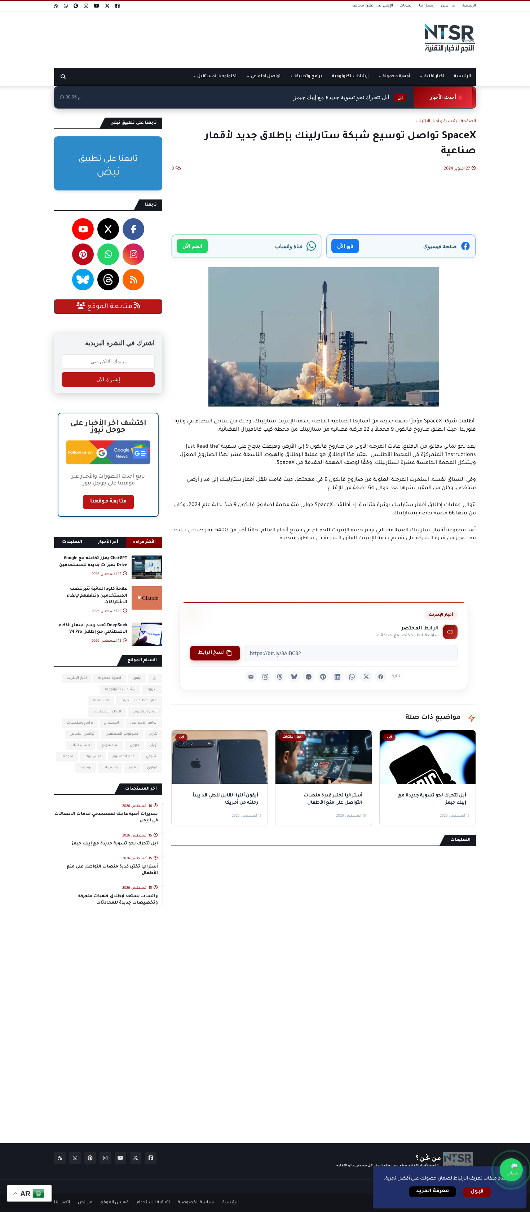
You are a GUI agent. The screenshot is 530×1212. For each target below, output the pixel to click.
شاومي (152, 757)
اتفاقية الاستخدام (153, 1202)
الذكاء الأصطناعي (107, 712)
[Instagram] (265, 676)
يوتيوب (85, 768)
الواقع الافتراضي (144, 723)
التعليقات (72, 542)
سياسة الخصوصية (196, 1202)
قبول (477, 1192)
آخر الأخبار (108, 542)
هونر (132, 768)
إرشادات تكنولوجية (120, 689)
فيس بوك (92, 757)
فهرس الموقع (114, 1202)
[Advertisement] (185, 37)
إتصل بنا (426, 6)
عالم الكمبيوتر (123, 757)
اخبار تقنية (101, 701)
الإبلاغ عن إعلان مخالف (372, 6)
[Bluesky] (294, 676)
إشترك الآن (108, 379)
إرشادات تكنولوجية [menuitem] (350, 76)
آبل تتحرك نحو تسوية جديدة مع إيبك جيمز (348, 97)
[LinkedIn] (337, 676)
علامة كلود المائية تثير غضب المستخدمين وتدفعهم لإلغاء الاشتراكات (97, 596)
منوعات (67, 757)
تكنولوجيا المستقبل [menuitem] (217, 76)
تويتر (154, 745)
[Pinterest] (323, 676)
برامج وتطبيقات (80, 723)
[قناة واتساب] (511, 1169)
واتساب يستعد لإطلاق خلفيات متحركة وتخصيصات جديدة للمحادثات (118, 899)
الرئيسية (469, 6)
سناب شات (80, 745)
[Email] (251, 676)
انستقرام (111, 723)
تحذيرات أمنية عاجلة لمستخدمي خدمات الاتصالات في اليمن (106, 817)
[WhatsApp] (352, 676)
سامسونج (110, 745)
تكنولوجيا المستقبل (122, 734)
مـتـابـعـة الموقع (109, 307)
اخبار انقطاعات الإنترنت (139, 701)
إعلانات (405, 6)
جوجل (134, 745)
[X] (366, 676)
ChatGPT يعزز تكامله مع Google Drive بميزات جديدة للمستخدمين (93, 561)
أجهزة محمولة (109, 678)
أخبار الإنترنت (427, 121)
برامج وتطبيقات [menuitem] (306, 76)
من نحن (448, 6)
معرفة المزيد (432, 1191)
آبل (155, 678)
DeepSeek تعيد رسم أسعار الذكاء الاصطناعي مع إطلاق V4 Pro (93, 628)
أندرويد (152, 689)
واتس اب (110, 768)
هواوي (152, 768)
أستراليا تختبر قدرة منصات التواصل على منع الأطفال (112, 870)
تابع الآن (345, 245)
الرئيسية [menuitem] (462, 76)
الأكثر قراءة (144, 542)
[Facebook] (381, 676)
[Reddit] (308, 676)
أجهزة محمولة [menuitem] (396, 76)
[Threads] (280, 676)
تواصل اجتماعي (82, 734)
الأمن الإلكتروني (145, 712)
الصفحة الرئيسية (459, 121)
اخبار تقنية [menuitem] (434, 76)
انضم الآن (192, 245)
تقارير (153, 734)
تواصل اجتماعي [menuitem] (266, 76)
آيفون (136, 678)
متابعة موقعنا (108, 502)
